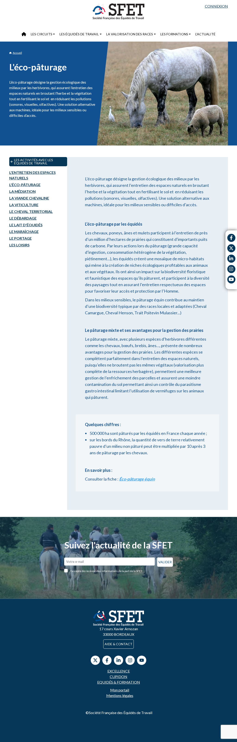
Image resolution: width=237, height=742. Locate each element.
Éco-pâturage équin (137, 479)
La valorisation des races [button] (129, 34)
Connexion (216, 6)
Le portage (20, 238)
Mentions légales (119, 695)
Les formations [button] (174, 34)
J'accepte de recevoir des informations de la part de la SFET (106, 571)
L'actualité (205, 34)
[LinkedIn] (118, 660)
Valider (165, 562)
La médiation (22, 191)
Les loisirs (19, 245)
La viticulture (23, 205)
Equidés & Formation (118, 682)
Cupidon (118, 676)
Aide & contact (118, 644)
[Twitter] (231, 248)
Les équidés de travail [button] (79, 34)
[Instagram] (231, 269)
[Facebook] (231, 238)
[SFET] (118, 11)
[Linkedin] (231, 258)
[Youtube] (231, 279)
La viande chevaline (29, 198)
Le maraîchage (24, 231)
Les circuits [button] (41, 34)
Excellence (118, 671)
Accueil (17, 53)
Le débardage (23, 218)
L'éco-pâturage (25, 184)
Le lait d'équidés (26, 225)
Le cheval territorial (31, 211)
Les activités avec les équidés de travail (33, 161)
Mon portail (119, 690)
